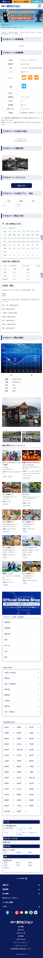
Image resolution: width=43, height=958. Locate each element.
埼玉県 (19, 744)
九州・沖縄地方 (9, 712)
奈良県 (19, 778)
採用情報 (21, 936)
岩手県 (31, 727)
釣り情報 (5, 893)
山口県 (19, 789)
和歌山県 (32, 778)
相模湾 (30, 852)
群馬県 (6, 744)
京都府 (19, 772)
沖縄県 (19, 811)
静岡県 (6, 766)
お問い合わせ (20, 939)
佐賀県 (19, 800)
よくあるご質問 (8, 902)
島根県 (19, 783)
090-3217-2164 (25, 64)
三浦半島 (18, 852)
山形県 (31, 733)
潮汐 (5, 657)
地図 (5, 640)
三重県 (31, 766)
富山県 (6, 755)
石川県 (19, 755)
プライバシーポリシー (20, 942)
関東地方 (7, 678)
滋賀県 (6, 772)
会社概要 (21, 926)
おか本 (30, 828)
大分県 (19, 806)
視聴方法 (38, 2)
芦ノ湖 (21, 27)
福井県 (31, 755)
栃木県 (31, 738)
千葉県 (31, 744)
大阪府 (31, 772)
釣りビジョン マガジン (10, 898)
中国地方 (7, 700)
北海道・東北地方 (10, 672)
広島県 (6, 789)
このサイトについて (20, 945)
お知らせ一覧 (20, 933)
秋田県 (19, 733)
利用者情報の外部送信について (21, 949)
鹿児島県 (7, 811)
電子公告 (21, 930)
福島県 (6, 738)
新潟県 (31, 750)
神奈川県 (3, 27)
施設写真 (7, 634)
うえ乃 (6, 832)
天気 (5, 651)
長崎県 (31, 800)
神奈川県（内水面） (12, 27)
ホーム (7, 1)
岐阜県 (31, 761)
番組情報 (5, 889)
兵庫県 (6, 778)
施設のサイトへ (25, 72)
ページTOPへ (20, 878)
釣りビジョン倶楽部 (21, 2)
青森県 (19, 727)
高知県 (31, 794)
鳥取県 (6, 783)
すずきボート (33, 32)
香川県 (6, 794)
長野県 (19, 761)
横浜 (5, 852)
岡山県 (31, 783)
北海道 (6, 727)
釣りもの (7, 645)
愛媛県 (19, 794)
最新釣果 (7, 622)
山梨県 (6, 761)
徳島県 (31, 789)
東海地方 (7, 689)
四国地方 (7, 706)
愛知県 (19, 766)
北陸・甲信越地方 (10, 684)
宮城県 (6, 733)
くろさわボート (32, 832)
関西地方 (7, 695)
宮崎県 (31, 806)
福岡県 (6, 800)
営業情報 (7, 628)
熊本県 (6, 806)
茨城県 (19, 738)
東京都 (6, 750)
